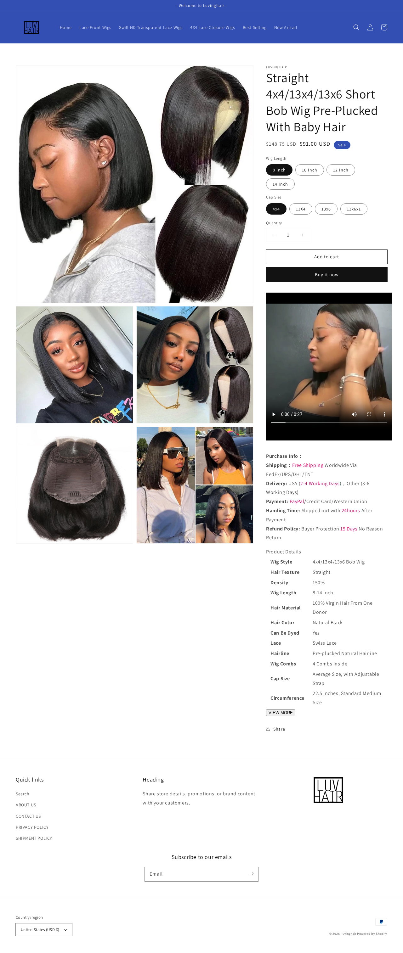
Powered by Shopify (372, 934)
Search (23, 794)
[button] (356, 27)
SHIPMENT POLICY (34, 838)
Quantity (274, 223)
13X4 (301, 209)
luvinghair (349, 934)
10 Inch (309, 170)
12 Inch (341, 170)
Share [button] (279, 729)
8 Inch (279, 170)
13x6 (326, 209)
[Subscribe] (251, 874)
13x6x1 (354, 209)
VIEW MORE (281, 712)
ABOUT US (26, 805)
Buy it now (327, 274)
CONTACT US (28, 816)
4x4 (276, 209)
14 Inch (280, 184)
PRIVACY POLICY (32, 827)
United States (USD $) (40, 929)
